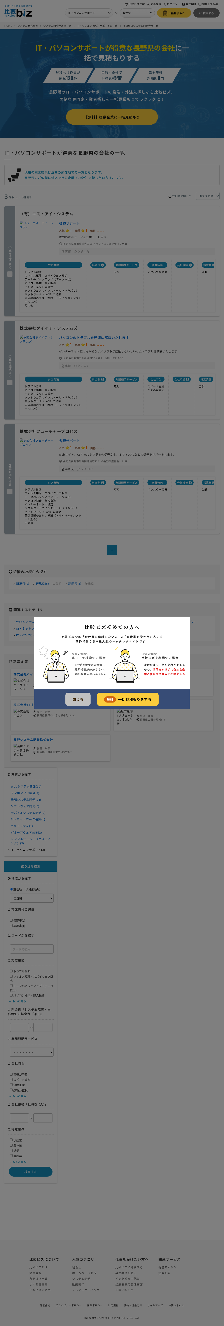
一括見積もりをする (129, 699)
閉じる (78, 699)
